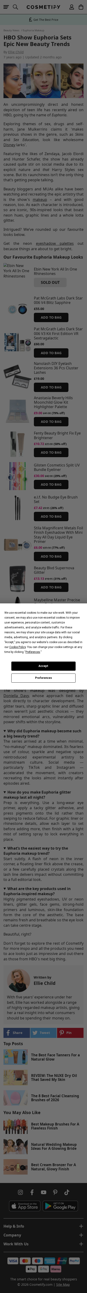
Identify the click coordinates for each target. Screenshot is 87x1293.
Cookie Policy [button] (17, 647)
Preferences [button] (33, 652)
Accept (43, 666)
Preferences (43, 678)
